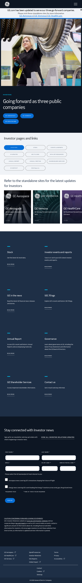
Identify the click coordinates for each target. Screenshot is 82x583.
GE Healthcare (10, 121)
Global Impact (35, 562)
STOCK (35, 147)
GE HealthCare (55, 16)
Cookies (40, 571)
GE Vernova (40, 16)
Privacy (56, 555)
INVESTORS (14, 147)
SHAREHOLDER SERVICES (57, 161)
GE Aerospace (26, 16)
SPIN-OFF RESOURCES (57, 154)
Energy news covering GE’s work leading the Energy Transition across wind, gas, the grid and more (40, 488)
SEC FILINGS (35, 154)
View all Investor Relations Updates (57, 437)
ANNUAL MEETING (35, 161)
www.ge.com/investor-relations (37, 521)
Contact (39, 568)
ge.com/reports (21, 523)
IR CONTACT (14, 168)
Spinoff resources (34, 552)
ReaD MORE (48, 355)
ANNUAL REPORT (14, 161)
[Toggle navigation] (75, 4)
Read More (48, 307)
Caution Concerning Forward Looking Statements (23, 518)
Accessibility (59, 559)
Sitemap (39, 575)
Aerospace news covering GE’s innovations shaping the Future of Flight (32, 480)
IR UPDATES (14, 154)
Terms (56, 552)
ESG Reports (35, 168)
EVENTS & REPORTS (57, 147)
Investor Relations (35, 555)
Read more (10, 264)
